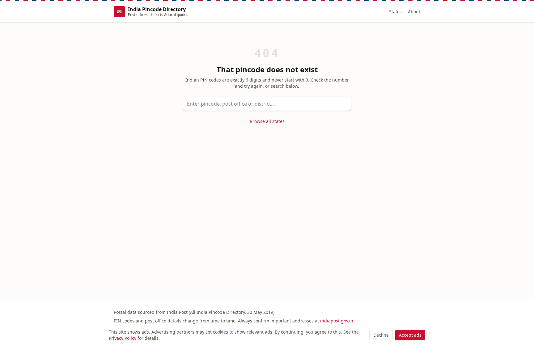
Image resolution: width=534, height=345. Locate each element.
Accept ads (410, 335)
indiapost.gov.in (336, 321)
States (395, 12)
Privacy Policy (122, 338)
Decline (381, 335)
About (414, 12)
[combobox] (267, 104)
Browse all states (267, 121)
